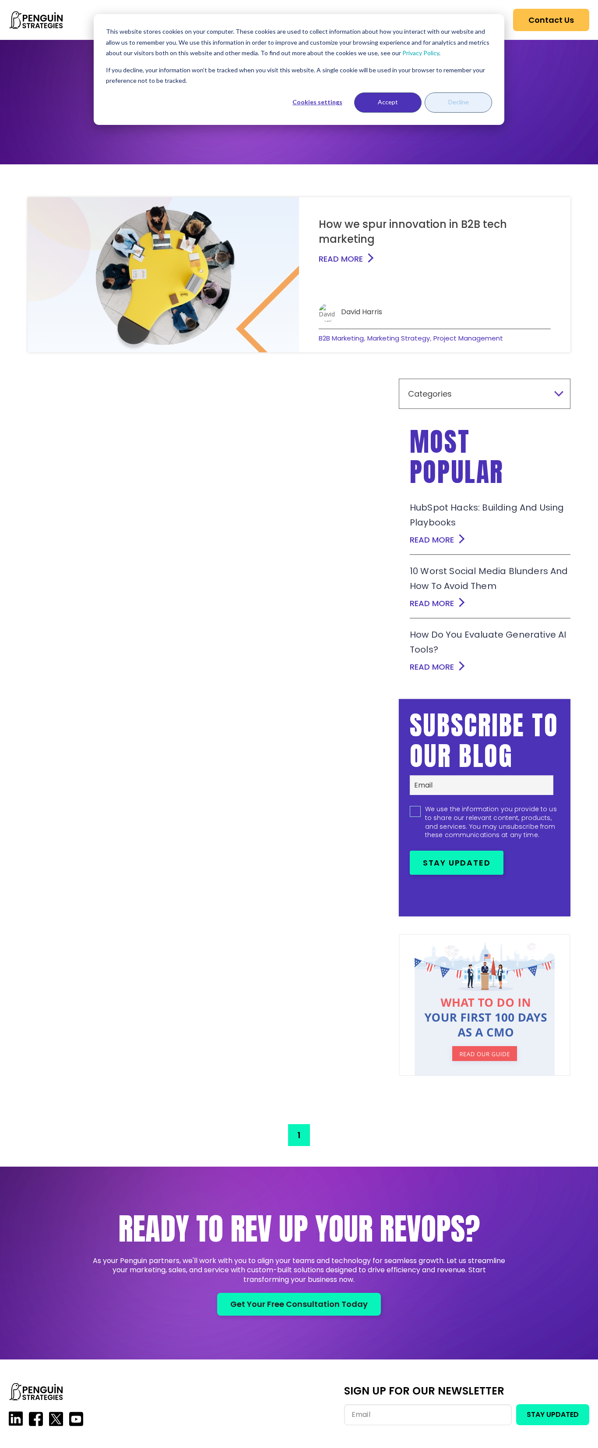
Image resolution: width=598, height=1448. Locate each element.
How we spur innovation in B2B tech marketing (413, 231)
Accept (388, 102)
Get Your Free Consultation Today (299, 1304)
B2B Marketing (341, 338)
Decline (458, 102)
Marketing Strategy (398, 338)
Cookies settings (317, 102)
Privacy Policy (420, 53)
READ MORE (341, 258)
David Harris (361, 312)
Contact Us (551, 19)
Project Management (468, 338)
